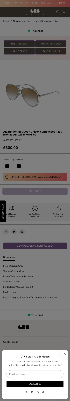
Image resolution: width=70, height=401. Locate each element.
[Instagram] (38, 392)
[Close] (64, 353)
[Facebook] (26, 392)
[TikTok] (43, 392)
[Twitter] (32, 392)
